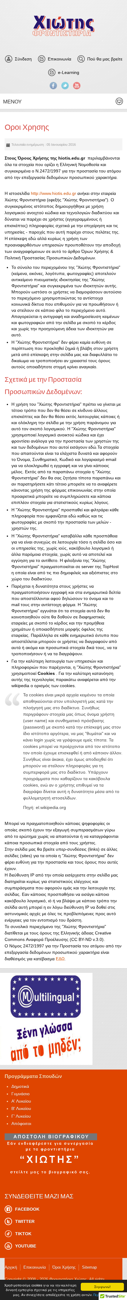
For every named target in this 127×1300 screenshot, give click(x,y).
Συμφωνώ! (102, 1286)
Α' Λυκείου (21, 1101)
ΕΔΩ (60, 958)
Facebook (53, 85)
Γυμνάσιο (20, 1093)
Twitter (65, 85)
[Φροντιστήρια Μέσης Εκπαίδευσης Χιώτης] (63, 25)
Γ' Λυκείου (21, 1116)
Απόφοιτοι (21, 1123)
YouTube (76, 85)
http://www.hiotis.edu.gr (53, 193)
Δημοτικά (20, 1086)
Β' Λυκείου (21, 1108)
